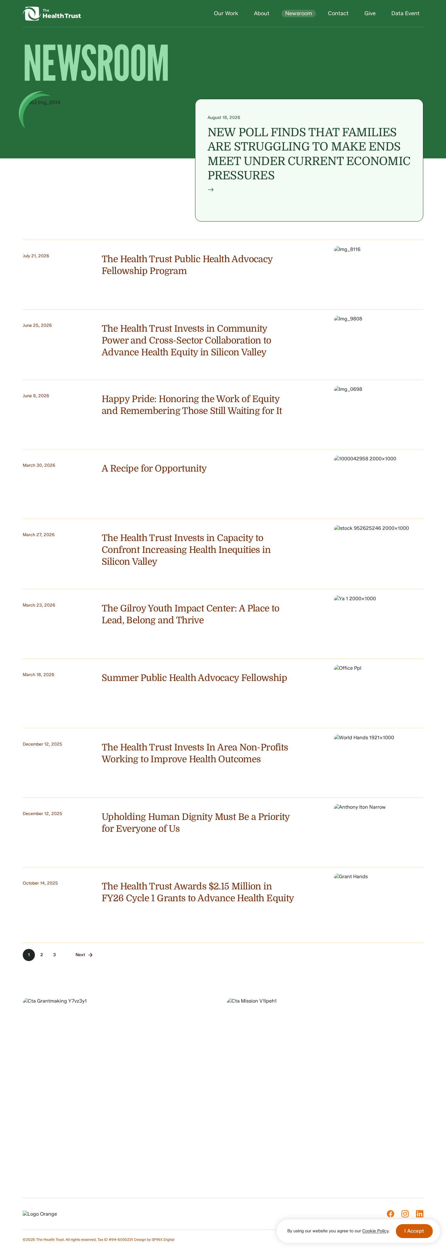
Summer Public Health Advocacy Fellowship (194, 678)
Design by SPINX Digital (154, 1239)
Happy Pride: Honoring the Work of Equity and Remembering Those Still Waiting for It (192, 405)
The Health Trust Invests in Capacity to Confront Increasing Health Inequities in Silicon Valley (186, 550)
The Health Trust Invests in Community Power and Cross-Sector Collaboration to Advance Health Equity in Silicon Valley (186, 340)
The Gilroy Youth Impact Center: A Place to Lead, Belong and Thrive (190, 614)
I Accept (414, 1231)
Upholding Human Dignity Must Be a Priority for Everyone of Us (196, 823)
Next (80, 954)
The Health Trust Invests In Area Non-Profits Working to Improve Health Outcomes (195, 753)
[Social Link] (390, 1213)
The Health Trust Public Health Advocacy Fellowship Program (187, 265)
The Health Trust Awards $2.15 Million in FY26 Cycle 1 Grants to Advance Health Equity (198, 892)
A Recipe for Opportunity (154, 468)
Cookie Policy (375, 1231)
